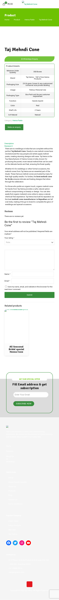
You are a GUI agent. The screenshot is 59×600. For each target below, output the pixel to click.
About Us (12, 486)
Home (7, 20)
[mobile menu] (55, 4)
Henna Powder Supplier (17, 482)
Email (7, 281)
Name (7, 274)
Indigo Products (14, 525)
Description (9, 143)
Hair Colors (12, 534)
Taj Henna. (29, 590)
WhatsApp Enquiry (30, 59)
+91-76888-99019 (15, 568)
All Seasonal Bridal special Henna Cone (16, 349)
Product (17, 20)
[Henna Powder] (29, 4)
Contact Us (12, 500)
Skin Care (12, 530)
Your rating (9, 238)
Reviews (8, 146)
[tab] (29, 143)
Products (12, 491)
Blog (10, 495)
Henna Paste (29, 20)
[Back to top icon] (29, 584)
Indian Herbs (13, 521)
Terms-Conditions (15, 504)
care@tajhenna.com (16, 572)
